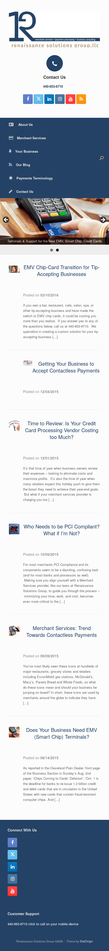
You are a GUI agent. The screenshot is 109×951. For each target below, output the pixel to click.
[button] (101, 158)
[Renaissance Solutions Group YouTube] (70, 99)
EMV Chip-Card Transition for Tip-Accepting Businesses (62, 270)
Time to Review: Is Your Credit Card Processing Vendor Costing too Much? (61, 430)
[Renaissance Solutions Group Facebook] (28, 99)
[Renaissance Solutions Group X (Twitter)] (38, 99)
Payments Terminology (34, 178)
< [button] (6, 220)
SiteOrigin (86, 941)
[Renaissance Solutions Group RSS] (81, 99)
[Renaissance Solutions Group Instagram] (60, 99)
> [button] (102, 220)
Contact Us (24, 191)
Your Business (26, 151)
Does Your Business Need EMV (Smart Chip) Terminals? (61, 733)
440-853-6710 (53, 86)
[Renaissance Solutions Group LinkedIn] (49, 99)
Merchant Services (31, 137)
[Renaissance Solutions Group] (54, 29)
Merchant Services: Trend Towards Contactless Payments (61, 631)
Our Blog (23, 164)
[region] (54, 226)
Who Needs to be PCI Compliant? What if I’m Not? (62, 530)
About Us (25, 124)
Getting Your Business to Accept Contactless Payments (66, 367)
